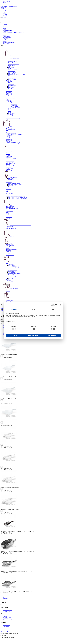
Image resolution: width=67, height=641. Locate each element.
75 (3, 334)
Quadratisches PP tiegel (10, 129)
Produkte (5, 24)
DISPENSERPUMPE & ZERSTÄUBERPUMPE (13, 32)
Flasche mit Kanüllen (10, 98)
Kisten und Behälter (7, 37)
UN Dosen (8, 155)
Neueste (4, 599)
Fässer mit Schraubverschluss (14, 273)
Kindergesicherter (9, 211)
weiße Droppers (14, 106)
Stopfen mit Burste (9, 207)
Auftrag (2, 320)
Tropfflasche (8, 210)
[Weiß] (2, 356)
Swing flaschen (11, 88)
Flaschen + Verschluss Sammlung (13, 118)
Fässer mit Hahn (11, 274)
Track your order (6, 43)
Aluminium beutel (9, 300)
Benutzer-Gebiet (6, 625)
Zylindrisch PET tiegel (10, 132)
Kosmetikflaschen (9, 66)
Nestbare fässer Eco (15, 266)
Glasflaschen (8, 100)
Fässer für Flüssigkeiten (13, 276)
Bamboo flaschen (9, 114)
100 (4, 335)
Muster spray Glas (12, 185)
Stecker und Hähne (10, 255)
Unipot (7, 152)
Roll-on (10, 109)
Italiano (4, 13)
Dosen (4, 29)
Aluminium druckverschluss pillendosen (14, 143)
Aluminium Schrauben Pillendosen (13, 142)
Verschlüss (5, 31)
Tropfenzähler (9, 94)
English (4, 11)
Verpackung (5, 38)
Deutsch (2, 8)
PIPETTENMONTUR (10, 206)
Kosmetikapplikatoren (7, 30)
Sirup (9, 112)
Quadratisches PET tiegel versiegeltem (14, 134)
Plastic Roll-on (11, 179)
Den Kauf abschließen (12, 6)
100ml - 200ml (4, 308)
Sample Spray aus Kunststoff (14, 183)
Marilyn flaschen (11, 68)
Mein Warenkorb (4, 6)
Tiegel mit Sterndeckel (10, 163)
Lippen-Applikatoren (10, 193)
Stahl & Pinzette (9, 253)
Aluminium (8, 215)
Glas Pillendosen (9, 162)
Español (4, 10)
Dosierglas (8, 218)
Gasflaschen (8, 280)
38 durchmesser (9, 217)
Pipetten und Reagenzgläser (11, 249)
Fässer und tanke (6, 36)
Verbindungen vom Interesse (9, 42)
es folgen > (5, 598)
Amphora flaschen (12, 72)
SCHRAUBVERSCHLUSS (12, 208)
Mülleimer (8, 291)
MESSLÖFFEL (9, 128)
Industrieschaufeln (9, 244)
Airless (7, 180)
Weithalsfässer (11, 264)
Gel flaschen (11, 87)
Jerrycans (8, 279)
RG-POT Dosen (9, 168)
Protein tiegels (9, 140)
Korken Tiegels (9, 139)
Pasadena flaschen (12, 79)
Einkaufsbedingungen (7, 610)
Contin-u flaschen (12, 76)
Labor (4, 35)
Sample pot (8, 169)
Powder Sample (9, 246)
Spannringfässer (11, 272)
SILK (7, 130)
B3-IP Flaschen (11, 65)
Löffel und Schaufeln (10, 245)
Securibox (8, 154)
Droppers (13, 102)
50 (3, 333)
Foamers (7, 187)
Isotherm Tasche (9, 301)
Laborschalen (8, 252)
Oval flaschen (11, 84)
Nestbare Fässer (11, 265)
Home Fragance (11, 113)
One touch (8, 195)
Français (5, 15)
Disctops (7, 213)
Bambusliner (8, 189)
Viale (7, 190)
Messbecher (8, 250)
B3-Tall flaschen (11, 73)
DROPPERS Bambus (15, 107)
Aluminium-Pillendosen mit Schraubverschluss (15, 196)
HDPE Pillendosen (10, 161)
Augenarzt (10, 96)
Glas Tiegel (8, 136)
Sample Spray (9, 182)
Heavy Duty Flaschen (12, 61)
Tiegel (4, 28)
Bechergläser (8, 251)
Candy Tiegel (8, 141)
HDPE (2, 313)
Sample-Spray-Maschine (13, 186)
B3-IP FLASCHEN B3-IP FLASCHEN (16, 74)
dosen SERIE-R (9, 157)
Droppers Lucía (14, 104)
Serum (9, 111)
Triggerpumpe (9, 229)
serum (7, 227)
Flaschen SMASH (12, 78)
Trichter (7, 248)
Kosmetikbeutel (9, 299)
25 (3, 332)
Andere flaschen (11, 89)
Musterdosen (8, 164)
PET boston (8, 92)
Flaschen (5, 26)
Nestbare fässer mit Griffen (16, 267)
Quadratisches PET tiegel (11, 133)
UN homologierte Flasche (13, 58)
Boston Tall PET (9, 93)
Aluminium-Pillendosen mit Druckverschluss (17, 198)
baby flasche (11, 67)
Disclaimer (5, 618)
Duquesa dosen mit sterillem (11, 158)
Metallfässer (10, 278)
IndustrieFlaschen (9, 57)
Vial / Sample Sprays (12, 108)
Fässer (7, 263)
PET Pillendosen (9, 159)
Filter (2, 319)
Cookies (5, 616)
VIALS (7, 99)
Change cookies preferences (9, 619)
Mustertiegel (8, 144)
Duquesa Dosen (9, 156)
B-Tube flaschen (11, 75)
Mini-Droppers (14, 105)
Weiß (2, 310)
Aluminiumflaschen (10, 115)
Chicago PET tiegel (10, 127)
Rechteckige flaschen (12, 86)
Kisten (7, 289)
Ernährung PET (9, 91)
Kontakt (4, 41)
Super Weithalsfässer (12, 270)
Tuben (7, 191)
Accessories (8, 119)
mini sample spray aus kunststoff (15, 184)
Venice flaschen (11, 71)
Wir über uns (5, 39)
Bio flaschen (8, 116)
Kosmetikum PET (9, 81)
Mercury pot (8, 167)
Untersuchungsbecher (10, 165)
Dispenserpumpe (9, 226)
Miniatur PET (8, 80)
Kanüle (7, 214)
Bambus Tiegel (9, 137)
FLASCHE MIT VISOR (13, 64)
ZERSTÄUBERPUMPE (11, 228)
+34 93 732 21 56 (4, 631)
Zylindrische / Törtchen (10, 281)
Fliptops (7, 212)
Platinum (10, 95)
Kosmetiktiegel (9, 135)
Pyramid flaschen (12, 85)
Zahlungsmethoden (7, 611)
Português (5, 14)
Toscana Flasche (11, 62)
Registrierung (6, 626)
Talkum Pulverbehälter (13, 69)
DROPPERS (11, 101)
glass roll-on (10, 178)
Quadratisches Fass (12, 271)
